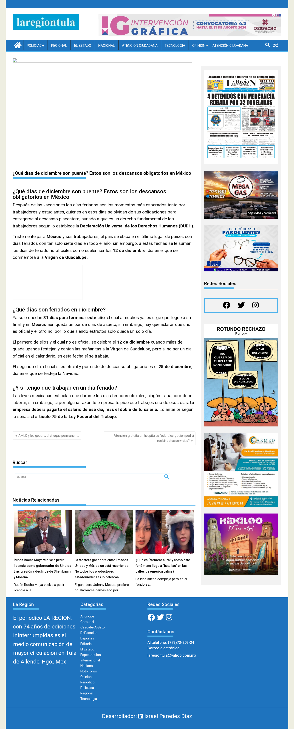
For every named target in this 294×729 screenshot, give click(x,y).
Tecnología (175, 46)
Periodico (87, 682)
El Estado (82, 46)
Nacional (106, 46)
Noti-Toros (88, 671)
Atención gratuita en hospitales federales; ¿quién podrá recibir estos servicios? (154, 438)
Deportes (87, 638)
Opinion (198, 46)
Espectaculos (90, 655)
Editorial (86, 644)
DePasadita (88, 633)
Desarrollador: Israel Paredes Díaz (147, 716)
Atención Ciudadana (230, 46)
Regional (59, 46)
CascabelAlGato (92, 627)
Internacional (90, 660)
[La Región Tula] (17, 45)
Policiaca (35, 46)
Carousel (87, 622)
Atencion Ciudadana (140, 46)
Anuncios (87, 616)
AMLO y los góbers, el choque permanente (48, 435)
